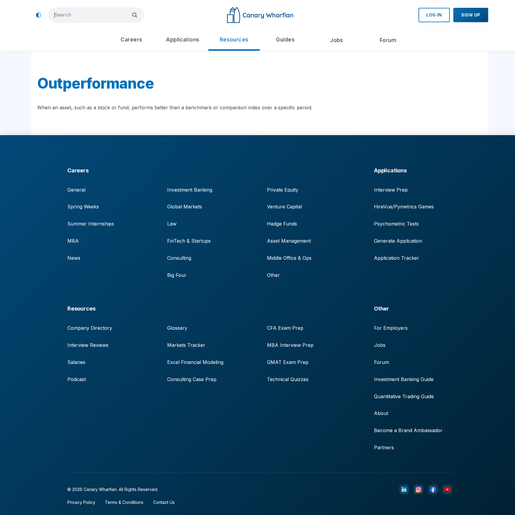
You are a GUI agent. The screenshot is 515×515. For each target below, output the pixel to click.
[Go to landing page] (259, 15)
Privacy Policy (81, 502)
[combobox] (91, 15)
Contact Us (164, 502)
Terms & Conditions (124, 502)
